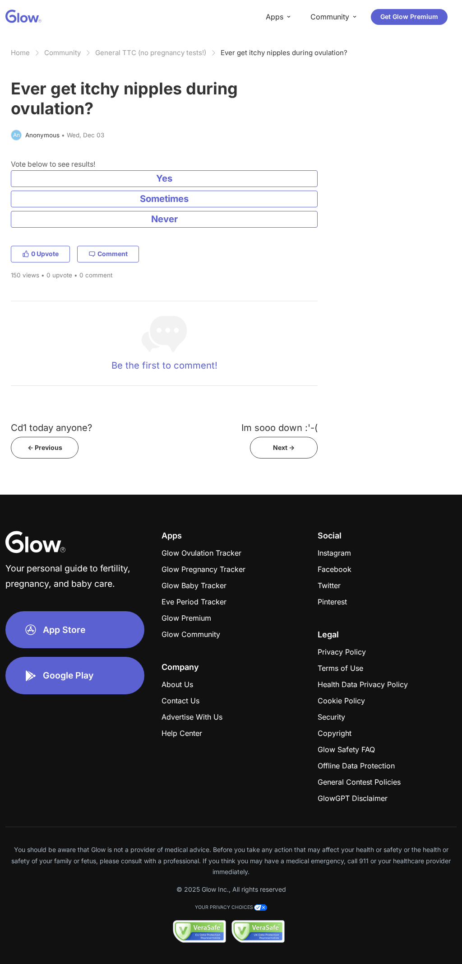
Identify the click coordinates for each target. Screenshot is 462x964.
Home (20, 52)
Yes (164, 178)
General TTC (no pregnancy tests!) (150, 52)
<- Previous (45, 447)
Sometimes (164, 198)
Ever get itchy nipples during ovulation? (284, 52)
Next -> (284, 447)
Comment (112, 253)
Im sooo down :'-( (279, 427)
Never (164, 219)
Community (62, 52)
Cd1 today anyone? (51, 427)
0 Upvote (45, 253)
